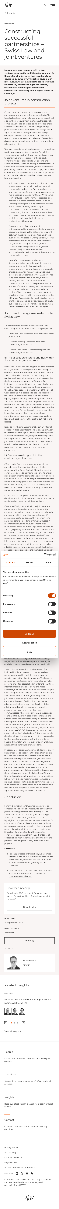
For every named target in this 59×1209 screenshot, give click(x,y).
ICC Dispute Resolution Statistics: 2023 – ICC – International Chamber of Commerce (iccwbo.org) (31, 873)
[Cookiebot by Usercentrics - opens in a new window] (44, 555)
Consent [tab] (10, 562)
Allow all (29, 634)
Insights (11, 13)
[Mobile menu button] (52, 5)
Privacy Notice (11, 1147)
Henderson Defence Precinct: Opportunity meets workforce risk (27, 1001)
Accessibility (10, 1152)
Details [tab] (29, 562)
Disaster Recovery (13, 1157)
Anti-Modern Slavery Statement (19, 1167)
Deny (29, 652)
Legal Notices (10, 1162)
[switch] (52, 604)
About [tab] (48, 562)
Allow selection (29, 643)
